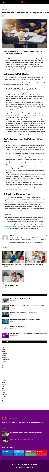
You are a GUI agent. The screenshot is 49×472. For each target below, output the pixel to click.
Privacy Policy (34, 464)
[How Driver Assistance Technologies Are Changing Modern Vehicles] (5, 314)
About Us (14, 464)
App (3, 347)
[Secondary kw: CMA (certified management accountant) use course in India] (24, 33)
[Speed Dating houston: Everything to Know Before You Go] (5, 440)
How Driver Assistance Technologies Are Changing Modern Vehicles (23, 312)
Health (3, 376)
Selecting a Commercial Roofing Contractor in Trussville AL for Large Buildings (26, 432)
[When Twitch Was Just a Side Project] (5, 328)
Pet (3, 388)
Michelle (7, 15)
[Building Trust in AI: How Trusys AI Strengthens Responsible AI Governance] (5, 321)
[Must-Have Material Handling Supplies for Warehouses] (5, 300)
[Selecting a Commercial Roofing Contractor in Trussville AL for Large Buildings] (5, 433)
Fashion (3, 367)
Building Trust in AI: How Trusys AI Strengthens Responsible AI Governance (25, 319)
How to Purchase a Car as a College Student (11, 264)
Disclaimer (26, 464)
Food (3, 374)
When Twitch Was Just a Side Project (17, 326)
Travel (3, 402)
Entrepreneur (5, 365)
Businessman (4, 357)
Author (3, 349)
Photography (4, 390)
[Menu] (3, 2)
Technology (4, 400)
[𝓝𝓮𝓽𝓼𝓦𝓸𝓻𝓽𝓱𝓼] (24, 2)
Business (4, 355)
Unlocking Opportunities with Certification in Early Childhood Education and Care (12, 284)
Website (3, 404)
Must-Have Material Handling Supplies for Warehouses (21, 298)
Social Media (4, 396)
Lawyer (3, 382)
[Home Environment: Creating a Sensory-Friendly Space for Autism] (36, 257)
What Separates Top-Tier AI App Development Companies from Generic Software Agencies (28, 333)
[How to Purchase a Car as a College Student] (13, 257)
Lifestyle (4, 384)
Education (4, 9)
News (3, 386)
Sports (3, 398)
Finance (3, 369)
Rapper (3, 392)
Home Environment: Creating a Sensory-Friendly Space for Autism (34, 265)
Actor (3, 345)
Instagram (4, 380)
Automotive (4, 351)
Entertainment (5, 363)
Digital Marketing (5, 359)
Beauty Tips (4, 353)
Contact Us (20, 464)
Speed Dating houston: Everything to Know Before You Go (21, 439)
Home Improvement (6, 378)
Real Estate (4, 394)
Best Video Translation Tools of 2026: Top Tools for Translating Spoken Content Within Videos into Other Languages (27, 306)
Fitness (3, 372)
